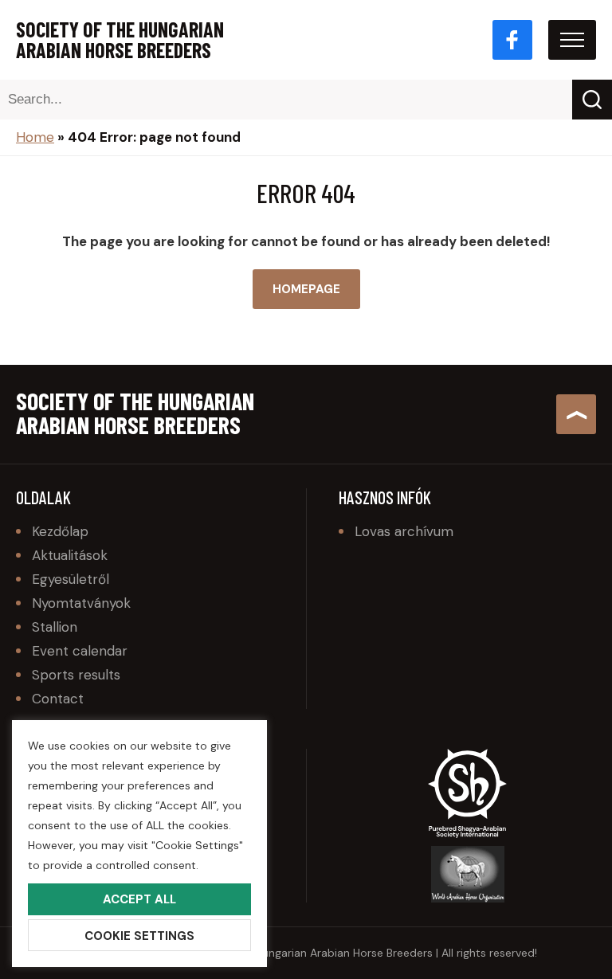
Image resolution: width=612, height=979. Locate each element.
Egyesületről (70, 579)
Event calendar (80, 651)
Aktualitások (70, 555)
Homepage (306, 289)
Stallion (54, 627)
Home (35, 137)
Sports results (76, 674)
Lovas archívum (404, 531)
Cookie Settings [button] (139, 936)
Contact (58, 698)
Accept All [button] (139, 899)
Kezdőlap (60, 531)
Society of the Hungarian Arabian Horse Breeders (120, 40)
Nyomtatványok (81, 603)
